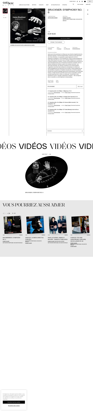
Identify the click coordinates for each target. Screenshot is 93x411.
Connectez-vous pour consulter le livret (22, 45)
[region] (14, 400)
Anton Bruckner (52, 17)
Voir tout (44, 154)
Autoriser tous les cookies (14, 402)
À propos (64, 4)
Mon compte (80, 4)
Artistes (34, 4)
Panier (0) (88, 4)
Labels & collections (24, 4)
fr (89, 1)
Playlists (41, 4)
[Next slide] (8, 213)
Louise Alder (73, 246)
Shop (47, 4)
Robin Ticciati (67, 17)
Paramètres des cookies (14, 405)
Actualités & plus (55, 4)
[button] (65, 131)
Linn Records (67, 48)
